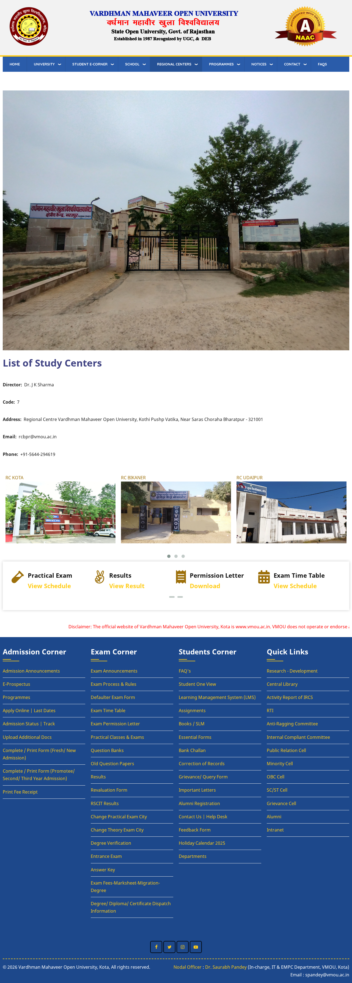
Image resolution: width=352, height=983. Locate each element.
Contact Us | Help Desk (203, 817)
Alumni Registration (199, 803)
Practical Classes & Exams (117, 737)
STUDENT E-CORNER (90, 64)
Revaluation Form (109, 790)
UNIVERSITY (44, 64)
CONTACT (292, 64)
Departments (193, 856)
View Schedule (213, 586)
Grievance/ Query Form (203, 777)
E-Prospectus (16, 684)
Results (98, 777)
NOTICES (258, 64)
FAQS (322, 64)
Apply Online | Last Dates (29, 710)
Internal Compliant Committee (298, 737)
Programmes (16, 697)
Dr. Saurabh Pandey (226, 967)
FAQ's (185, 671)
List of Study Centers (52, 362)
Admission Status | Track (29, 724)
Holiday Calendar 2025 (202, 843)
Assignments (192, 710)
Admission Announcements (31, 671)
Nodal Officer (188, 967)
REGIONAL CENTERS (174, 64)
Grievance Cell (281, 803)
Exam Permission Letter (115, 724)
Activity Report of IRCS (290, 697)
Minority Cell (280, 764)
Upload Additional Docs (27, 737)
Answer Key (103, 870)
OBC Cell (275, 777)
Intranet (275, 830)
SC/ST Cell (277, 790)
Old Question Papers (112, 764)
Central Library (282, 684)
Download (123, 586)
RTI (270, 710)
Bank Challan (192, 750)
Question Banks (107, 750)
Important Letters (197, 790)
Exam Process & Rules (113, 684)
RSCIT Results (105, 803)
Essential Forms (195, 737)
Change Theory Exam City (117, 830)
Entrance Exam (106, 856)
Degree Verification (111, 843)
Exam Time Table (108, 710)
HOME (15, 64)
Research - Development (292, 671)
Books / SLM (192, 724)
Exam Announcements (114, 671)
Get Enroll (294, 586)
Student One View (197, 684)
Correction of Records (202, 764)
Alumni (274, 817)
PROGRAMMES (221, 64)
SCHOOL (132, 64)
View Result (44, 586)
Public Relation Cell (286, 750)
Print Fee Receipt (20, 792)
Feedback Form (195, 830)
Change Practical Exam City (119, 817)
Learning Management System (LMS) (217, 697)
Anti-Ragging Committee (292, 724)
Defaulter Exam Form (113, 697)
